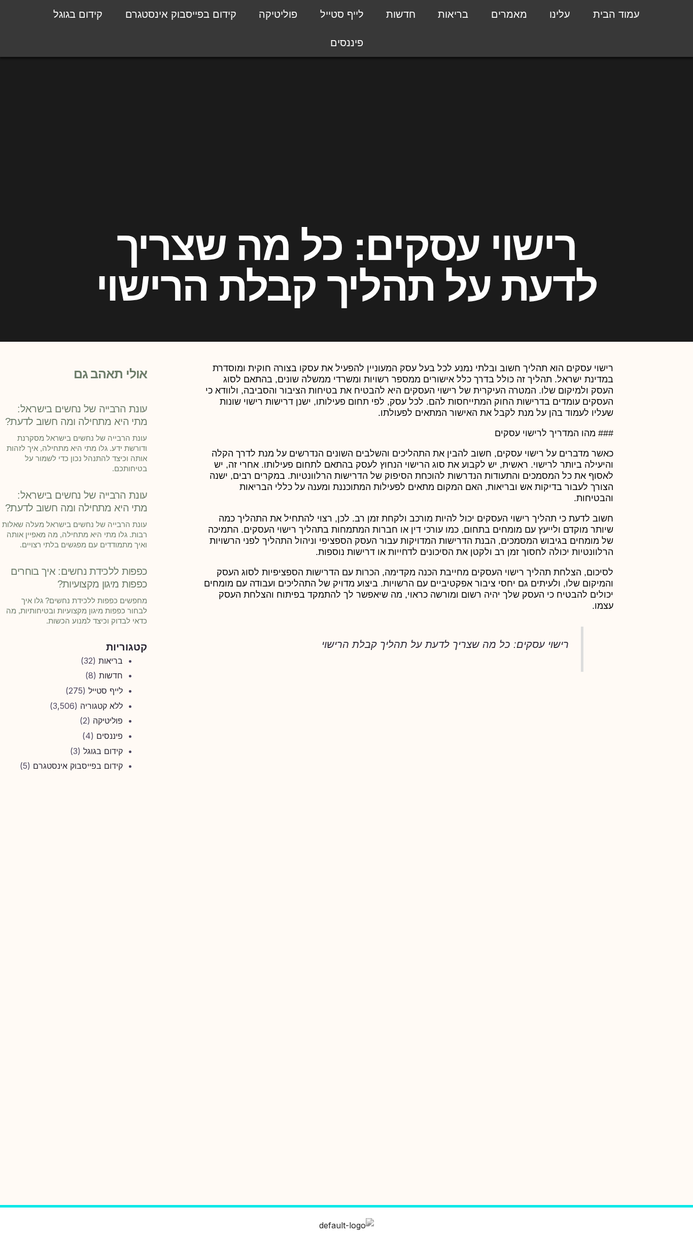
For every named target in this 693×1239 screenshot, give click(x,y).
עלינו (559, 14)
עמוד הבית (616, 14)
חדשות (400, 14)
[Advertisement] (74, 948)
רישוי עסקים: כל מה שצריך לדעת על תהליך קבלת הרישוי (445, 644)
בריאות (453, 14)
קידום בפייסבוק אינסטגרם (180, 14)
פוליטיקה (278, 14)
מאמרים (509, 14)
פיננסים (346, 42)
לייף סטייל (342, 14)
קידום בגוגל (77, 14)
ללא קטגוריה (101, 706)
